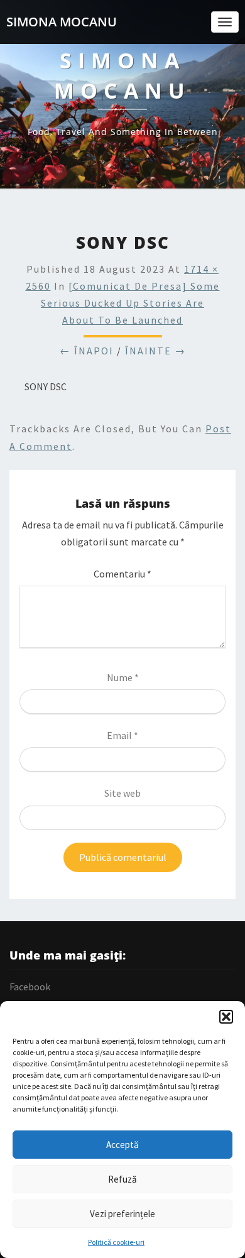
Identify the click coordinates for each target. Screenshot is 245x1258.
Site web (122, 793)
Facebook (29, 986)
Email (122, 735)
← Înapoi (87, 350)
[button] (226, 1016)
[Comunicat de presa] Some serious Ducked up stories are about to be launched (130, 303)
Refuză (122, 1179)
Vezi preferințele (122, 1214)
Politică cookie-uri (116, 1242)
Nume (123, 677)
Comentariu (122, 573)
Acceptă (122, 1145)
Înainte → (155, 350)
